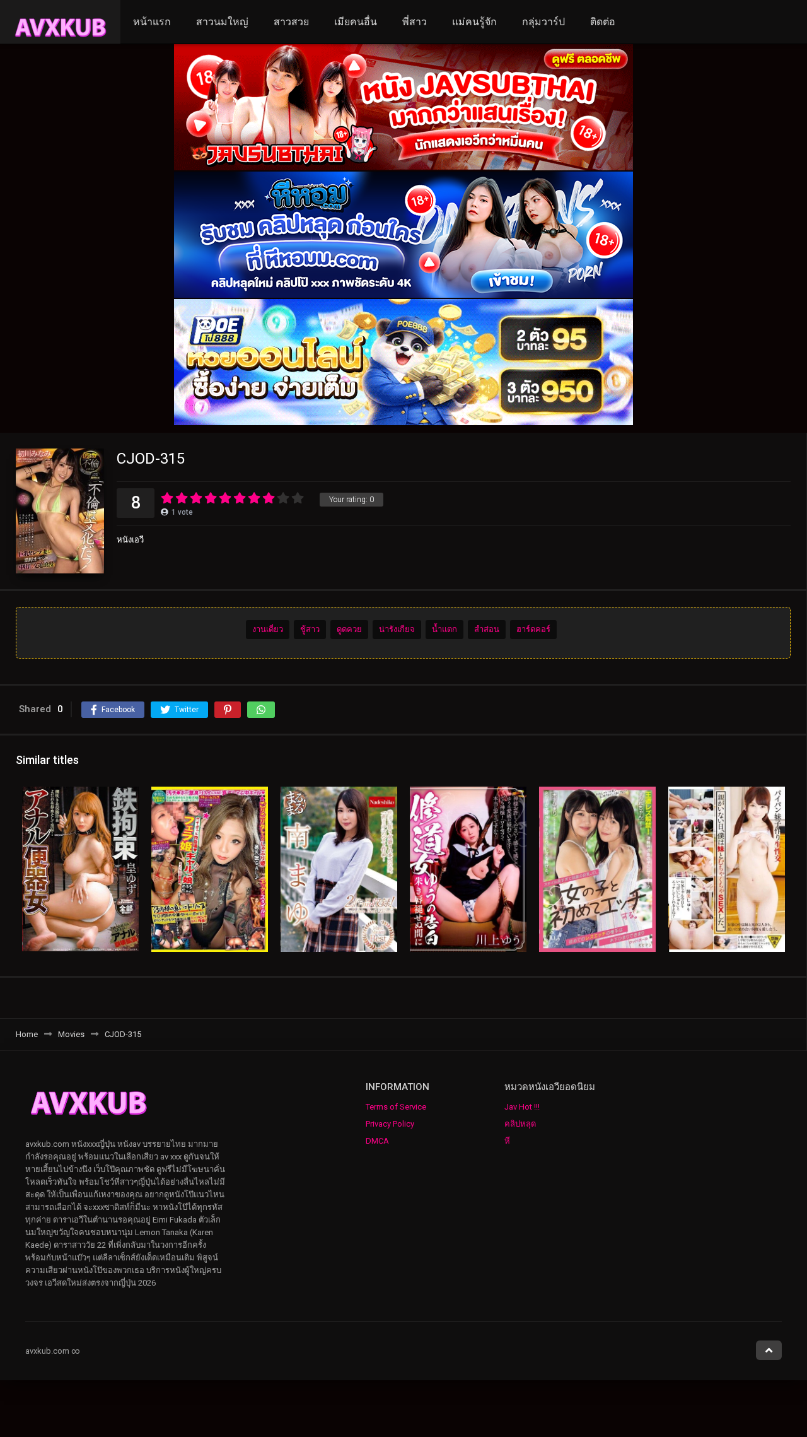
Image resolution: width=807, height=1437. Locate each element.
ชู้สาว (310, 629)
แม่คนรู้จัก (474, 22)
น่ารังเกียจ (397, 629)
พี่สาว (414, 22)
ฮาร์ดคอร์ (533, 629)
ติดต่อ (602, 22)
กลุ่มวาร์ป (543, 22)
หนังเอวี (130, 540)
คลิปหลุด (520, 1124)
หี (507, 1141)
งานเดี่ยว (267, 629)
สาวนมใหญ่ (222, 22)
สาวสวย (291, 22)
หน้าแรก (152, 22)
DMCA (377, 1141)
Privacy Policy (390, 1124)
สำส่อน (486, 629)
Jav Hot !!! (522, 1106)
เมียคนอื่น (355, 22)
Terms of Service (396, 1106)
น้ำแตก (444, 629)
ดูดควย (349, 629)
